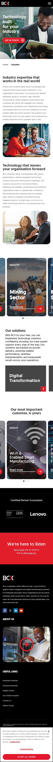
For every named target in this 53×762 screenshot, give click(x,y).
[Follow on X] (10, 610)
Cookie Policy (15, 742)
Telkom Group (8, 705)
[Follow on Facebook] (5, 610)
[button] (23, 318)
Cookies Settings (26, 749)
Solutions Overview (10, 685)
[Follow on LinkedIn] (16, 610)
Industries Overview (10, 680)
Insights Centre (8, 690)
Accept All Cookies (27, 757)
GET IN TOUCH (12, 40)
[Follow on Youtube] (21, 610)
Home (5, 64)
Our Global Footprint (11, 695)
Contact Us (7, 700)
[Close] (49, 731)
